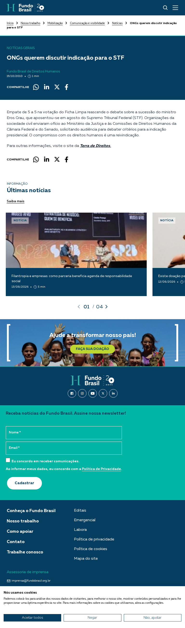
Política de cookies (90, 549)
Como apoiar (20, 531)
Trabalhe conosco (25, 552)
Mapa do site (86, 559)
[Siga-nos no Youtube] (92, 393)
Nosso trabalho (30, 23)
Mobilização (55, 23)
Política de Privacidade (101, 469)
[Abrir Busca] (165, 7)
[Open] (175, 8)
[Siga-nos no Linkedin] (113, 393)
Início (10, 23)
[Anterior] (79, 307)
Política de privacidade (94, 539)
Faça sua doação (92, 349)
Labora (80, 530)
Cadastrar (24, 483)
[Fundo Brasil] (25, 8)
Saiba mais (15, 201)
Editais (80, 511)
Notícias (117, 23)
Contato (16, 542)
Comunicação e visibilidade (87, 23)
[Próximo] (106, 307)
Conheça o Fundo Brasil (31, 511)
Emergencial (84, 520)
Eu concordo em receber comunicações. (45, 461)
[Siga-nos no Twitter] (103, 393)
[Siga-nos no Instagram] (82, 393)
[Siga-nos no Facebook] (72, 393)
